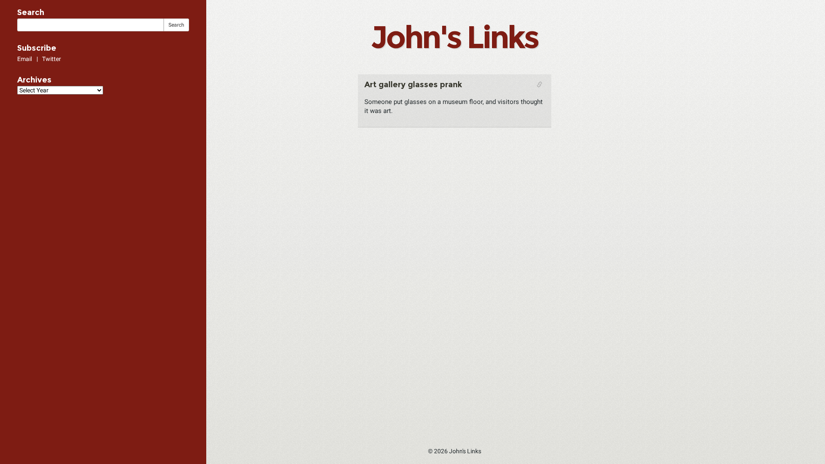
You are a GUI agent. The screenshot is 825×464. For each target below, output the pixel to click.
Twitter (51, 58)
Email (24, 58)
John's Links (454, 37)
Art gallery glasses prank (413, 84)
